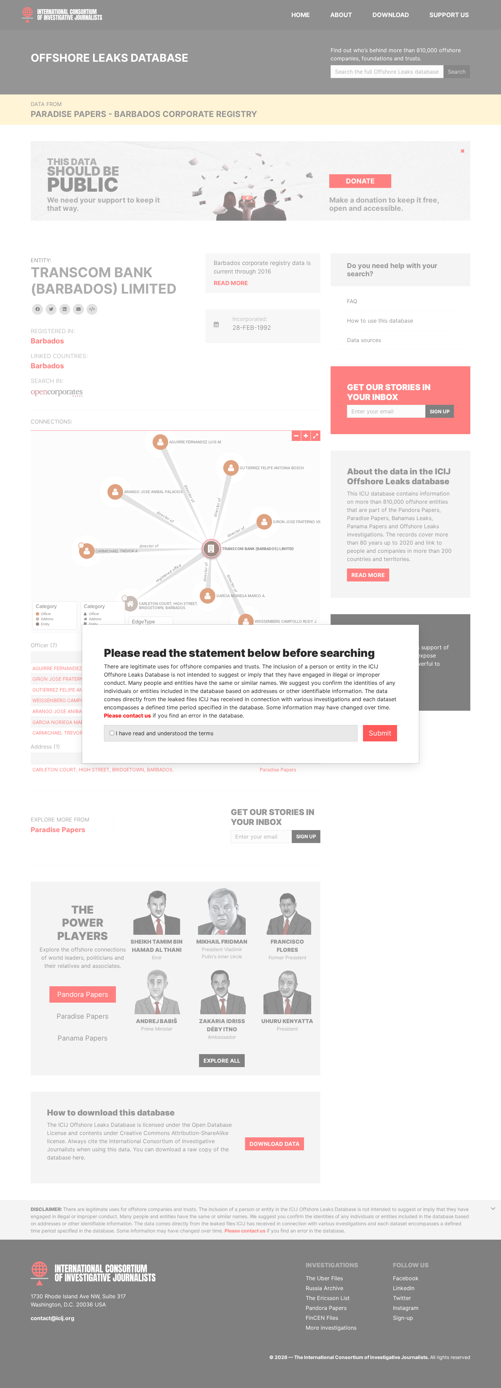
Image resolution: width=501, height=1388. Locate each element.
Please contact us (127, 715)
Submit (380, 733)
